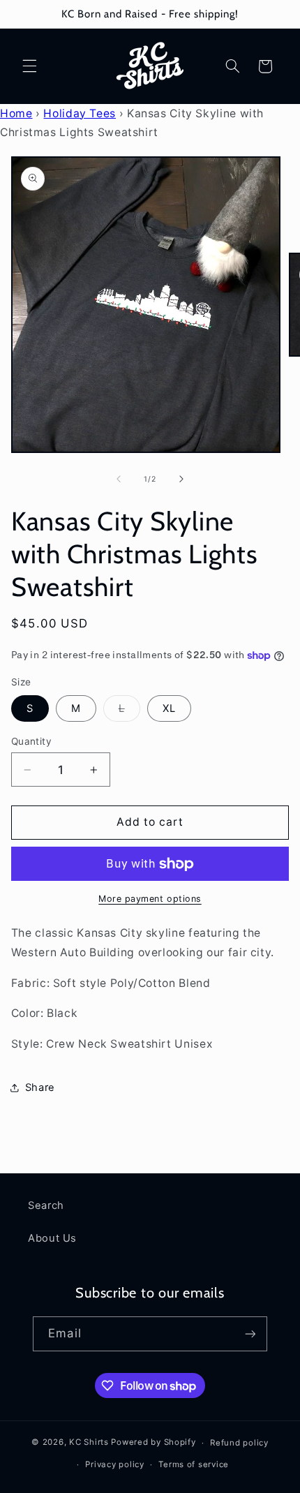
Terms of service (193, 1464)
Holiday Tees (79, 113)
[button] (29, 66)
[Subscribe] (250, 1333)
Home (16, 113)
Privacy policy (114, 1464)
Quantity (31, 741)
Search (46, 1205)
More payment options (150, 898)
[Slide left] (118, 479)
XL (169, 708)
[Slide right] (181, 479)
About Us (52, 1238)
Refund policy (239, 1443)
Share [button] (40, 1087)
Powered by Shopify (153, 1443)
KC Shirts (89, 1443)
